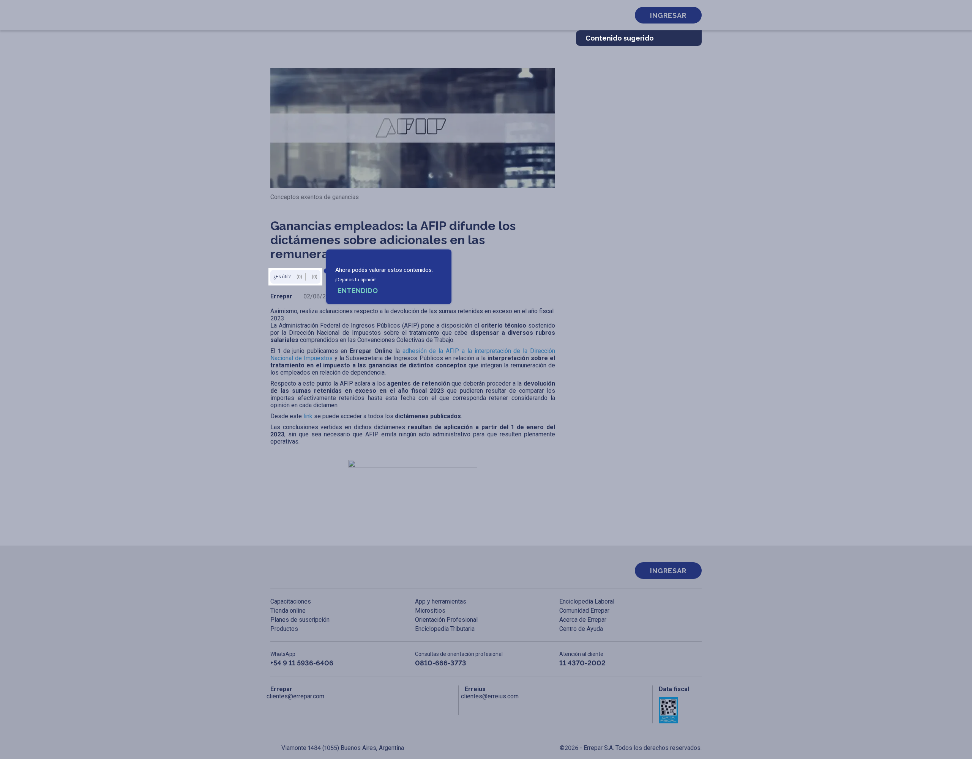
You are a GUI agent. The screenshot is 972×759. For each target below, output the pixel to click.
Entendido (358, 291)
